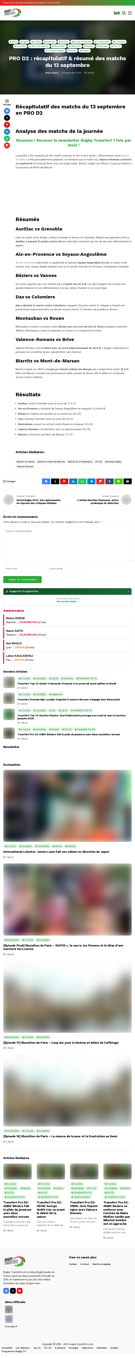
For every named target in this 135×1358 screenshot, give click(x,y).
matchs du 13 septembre (80, 462)
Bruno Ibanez (51, 73)
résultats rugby (113, 462)
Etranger (73, 1347)
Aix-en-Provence (25, 262)
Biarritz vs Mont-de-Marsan (51, 462)
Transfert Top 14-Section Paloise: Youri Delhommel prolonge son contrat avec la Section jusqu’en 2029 (71, 717)
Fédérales (102, 1347)
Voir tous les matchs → (67, 601)
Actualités (7, 1347)
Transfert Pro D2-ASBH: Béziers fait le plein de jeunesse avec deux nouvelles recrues (68, 734)
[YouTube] (20, 1291)
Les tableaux (22, 1347)
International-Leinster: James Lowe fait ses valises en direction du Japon (56, 851)
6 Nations (60, 1347)
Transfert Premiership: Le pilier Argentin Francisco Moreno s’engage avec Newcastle (68, 699)
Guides (73, 1264)
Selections (87, 1347)
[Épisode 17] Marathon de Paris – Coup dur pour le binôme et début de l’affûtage (61, 1042)
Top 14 (36, 1347)
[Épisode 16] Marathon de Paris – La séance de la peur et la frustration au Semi (60, 1136)
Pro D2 (98, 462)
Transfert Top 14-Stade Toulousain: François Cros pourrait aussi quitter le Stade (66, 683)
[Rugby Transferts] (12, 13)
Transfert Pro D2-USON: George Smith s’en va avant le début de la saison (51, 1209)
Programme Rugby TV (14, 1351)
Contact (84, 1264)
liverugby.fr (11, 1326)
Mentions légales (102, 1264)
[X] (13, 1291)
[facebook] (6, 1291)
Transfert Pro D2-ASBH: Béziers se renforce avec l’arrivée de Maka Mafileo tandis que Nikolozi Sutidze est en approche (116, 1213)
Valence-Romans (25, 466)
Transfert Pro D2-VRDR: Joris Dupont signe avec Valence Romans (84, 1208)
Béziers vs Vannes (26, 462)
